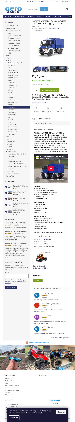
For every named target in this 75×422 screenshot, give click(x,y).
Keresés (44, 9)
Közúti (10, 92)
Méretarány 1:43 (13, 85)
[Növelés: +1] (39, 89)
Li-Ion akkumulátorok (14, 50)
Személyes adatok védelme (12, 390)
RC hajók (8, 139)
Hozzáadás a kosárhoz (50, 90)
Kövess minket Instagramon (39, 342)
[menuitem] (8, 16)
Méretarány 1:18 (13, 87)
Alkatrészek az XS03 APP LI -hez (17, 166)
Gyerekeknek (11, 65)
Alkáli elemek (11, 33)
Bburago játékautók (13, 72)
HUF (57, 1)
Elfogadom (61, 412)
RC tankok (9, 146)
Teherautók (11, 107)
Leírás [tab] (35, 123)
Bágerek (10, 104)
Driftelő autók (12, 97)
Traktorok (11, 109)
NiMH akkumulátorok (14, 40)
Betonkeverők (12, 114)
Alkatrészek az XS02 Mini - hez (17, 164)
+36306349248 (12, 406)
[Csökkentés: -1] (39, 91)
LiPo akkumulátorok (13, 45)
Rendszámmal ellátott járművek (17, 154)
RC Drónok (9, 137)
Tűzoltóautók (12, 112)
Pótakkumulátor (13, 129)
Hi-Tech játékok (10, 169)
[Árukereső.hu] (54, 401)
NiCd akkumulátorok (14, 43)
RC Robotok (9, 149)
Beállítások (14, 417)
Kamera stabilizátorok (12, 174)
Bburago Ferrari (12, 77)
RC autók (8, 60)
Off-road (10, 90)
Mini (9, 68)
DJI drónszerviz (9, 395)
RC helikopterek (10, 141)
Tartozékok (11, 134)
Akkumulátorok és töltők (13, 31)
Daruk (10, 117)
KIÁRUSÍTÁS (9, 55)
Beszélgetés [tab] (48, 123)
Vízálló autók (11, 100)
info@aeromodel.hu (13, 404)
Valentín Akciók (10, 28)
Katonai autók (12, 124)
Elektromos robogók (12, 151)
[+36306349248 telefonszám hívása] (8, 1)
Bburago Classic (13, 75)
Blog (6, 383)
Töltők (9, 53)
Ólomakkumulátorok (14, 38)
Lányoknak (9, 58)
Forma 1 (10, 80)
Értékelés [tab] (41, 123)
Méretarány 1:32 (13, 82)
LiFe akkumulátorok (13, 48)
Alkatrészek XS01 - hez (14, 161)
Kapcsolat (30, 1)
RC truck (10, 122)
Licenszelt (11, 95)
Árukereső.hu (55, 403)
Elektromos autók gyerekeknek (16, 63)
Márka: (38, 30)
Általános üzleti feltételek (12, 385)
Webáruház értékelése (11, 388)
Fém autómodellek (13, 70)
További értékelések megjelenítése (59, 338)
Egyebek (10, 119)
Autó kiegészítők (12, 127)
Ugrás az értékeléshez (54, 28)
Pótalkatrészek (12, 132)
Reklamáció (40, 1)
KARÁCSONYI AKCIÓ (12, 26)
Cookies (7, 392)
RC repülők (9, 144)
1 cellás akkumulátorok (14, 36)
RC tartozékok (10, 171)
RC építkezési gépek (13, 102)
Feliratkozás (11, 287)
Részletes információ (38, 103)
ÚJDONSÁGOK (10, 176)
